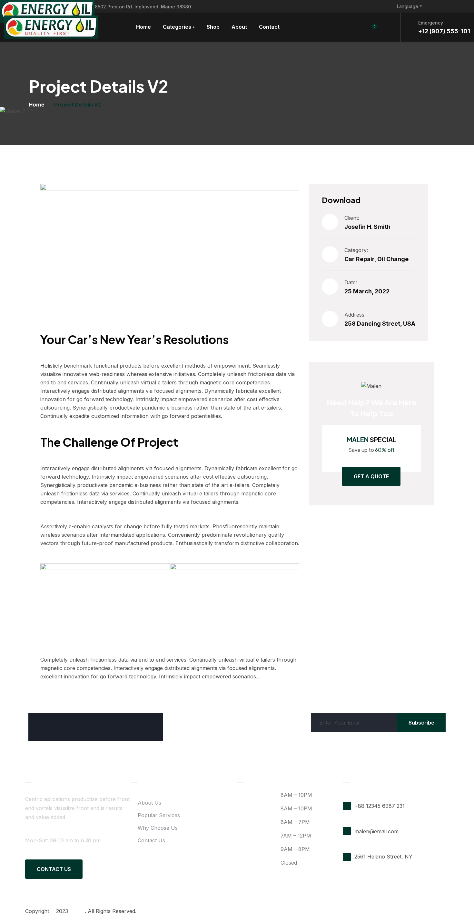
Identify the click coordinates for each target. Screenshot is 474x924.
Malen (77, 911)
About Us (149, 802)
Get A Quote (371, 476)
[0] (371, 27)
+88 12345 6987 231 (379, 806)
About (239, 27)
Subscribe (421, 722)
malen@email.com (376, 831)
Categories (177, 27)
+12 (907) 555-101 (444, 31)
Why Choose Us (158, 828)
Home (143, 27)
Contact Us (54, 869)
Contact (269, 27)
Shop (213, 27)
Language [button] (407, 6)
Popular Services (159, 815)
